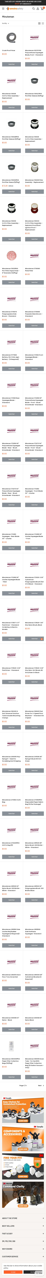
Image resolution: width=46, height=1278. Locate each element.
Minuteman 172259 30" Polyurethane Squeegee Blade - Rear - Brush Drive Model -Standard (11, 446)
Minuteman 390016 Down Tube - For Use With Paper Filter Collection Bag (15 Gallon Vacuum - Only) (34, 1063)
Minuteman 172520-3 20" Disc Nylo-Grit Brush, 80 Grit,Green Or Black (34, 670)
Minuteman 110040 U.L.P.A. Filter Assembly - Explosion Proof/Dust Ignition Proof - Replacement (33, 225)
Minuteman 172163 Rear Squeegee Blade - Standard (11, 400)
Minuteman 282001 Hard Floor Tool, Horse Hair (11, 976)
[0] (42, 8)
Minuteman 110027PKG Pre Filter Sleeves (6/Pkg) (34, 95)
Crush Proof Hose (8, 50)
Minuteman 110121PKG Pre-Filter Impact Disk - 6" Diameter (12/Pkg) (10, 271)
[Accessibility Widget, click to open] (42, 639)
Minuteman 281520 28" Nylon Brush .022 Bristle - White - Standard (34, 845)
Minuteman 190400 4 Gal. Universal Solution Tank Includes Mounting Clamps (11, 714)
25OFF (17, 4)
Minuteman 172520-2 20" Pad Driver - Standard (11, 669)
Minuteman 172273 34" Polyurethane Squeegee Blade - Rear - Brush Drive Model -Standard (11, 492)
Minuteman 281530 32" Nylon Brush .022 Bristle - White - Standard (11, 888)
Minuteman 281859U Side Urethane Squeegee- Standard (33, 931)
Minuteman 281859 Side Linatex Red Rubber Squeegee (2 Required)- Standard (11, 932)
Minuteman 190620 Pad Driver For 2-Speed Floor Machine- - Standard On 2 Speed (34, 714)
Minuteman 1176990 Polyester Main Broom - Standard (33, 314)
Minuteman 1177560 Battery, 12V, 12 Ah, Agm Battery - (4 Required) (10, 357)
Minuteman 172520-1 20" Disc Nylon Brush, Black (34, 624)
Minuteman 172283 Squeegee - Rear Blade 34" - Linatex (10, 536)
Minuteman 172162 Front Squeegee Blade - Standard (34, 357)
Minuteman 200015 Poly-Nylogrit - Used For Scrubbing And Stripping (11, 759)
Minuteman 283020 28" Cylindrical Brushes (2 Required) (33, 977)
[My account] (38, 8)
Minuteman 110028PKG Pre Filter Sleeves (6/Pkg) (11, 138)
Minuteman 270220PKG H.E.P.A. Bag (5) (10, 844)
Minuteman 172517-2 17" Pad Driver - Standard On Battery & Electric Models (11, 626)
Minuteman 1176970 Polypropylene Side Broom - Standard (9, 314)
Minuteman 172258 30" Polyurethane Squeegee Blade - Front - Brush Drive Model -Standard (34, 401)
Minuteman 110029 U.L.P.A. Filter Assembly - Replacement (33, 139)
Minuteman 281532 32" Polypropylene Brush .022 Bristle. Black (34, 888)
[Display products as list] (43, 23)
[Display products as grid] (39, 23)
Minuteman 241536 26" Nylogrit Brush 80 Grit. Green (33, 759)
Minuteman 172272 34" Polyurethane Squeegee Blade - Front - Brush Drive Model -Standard (34, 446)
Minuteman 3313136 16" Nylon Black (33, 1019)
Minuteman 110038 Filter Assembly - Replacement (34, 181)
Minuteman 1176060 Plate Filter (32, 270)
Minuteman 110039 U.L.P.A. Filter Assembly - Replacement (10, 223)
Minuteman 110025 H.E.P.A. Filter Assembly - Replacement (11, 96)
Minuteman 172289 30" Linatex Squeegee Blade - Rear (11, 579)
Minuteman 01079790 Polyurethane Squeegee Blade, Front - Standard (34, 52)
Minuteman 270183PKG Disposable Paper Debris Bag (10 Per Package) (34, 802)
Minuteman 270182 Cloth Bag (11, 801)
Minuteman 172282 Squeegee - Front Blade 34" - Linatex (34, 491)
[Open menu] (3, 8)
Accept (13, 1272)
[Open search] (33, 8)
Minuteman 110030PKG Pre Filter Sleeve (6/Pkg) (11, 181)
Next (40, 1085)
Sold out (12, 64)
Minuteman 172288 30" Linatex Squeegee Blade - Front (34, 536)
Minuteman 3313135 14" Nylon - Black (10, 1019)
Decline (32, 1272)
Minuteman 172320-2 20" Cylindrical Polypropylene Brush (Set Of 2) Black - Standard (34, 580)
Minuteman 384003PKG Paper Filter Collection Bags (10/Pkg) (11, 1061)
